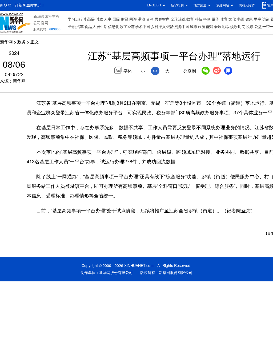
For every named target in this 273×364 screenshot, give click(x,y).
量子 (215, 19)
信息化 (113, 27)
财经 (125, 19)
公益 (258, 27)
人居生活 (100, 27)
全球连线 (178, 19)
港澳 (141, 19)
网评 (133, 19)
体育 (224, 19)
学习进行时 (77, 19)
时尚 (242, 27)
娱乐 (234, 27)
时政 (99, 19)
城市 (193, 27)
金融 (72, 27)
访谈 (266, 19)
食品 (88, 27)
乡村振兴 (158, 27)
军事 (257, 19)
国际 (116, 19)
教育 (190, 19)
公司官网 (40, 23)
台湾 (150, 19)
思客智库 (162, 19)
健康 (249, 19)
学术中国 (142, 27)
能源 (210, 27)
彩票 (226, 27)
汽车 (80, 27)
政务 (21, 42)
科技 (198, 19)
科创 (207, 19)
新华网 (6, 42)
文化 (232, 19)
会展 (218, 27)
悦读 (250, 27)
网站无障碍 (247, 5)
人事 (107, 19)
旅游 (201, 27)
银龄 (170, 27)
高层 (91, 19)
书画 (240, 19)
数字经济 (127, 27)
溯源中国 (181, 27)
